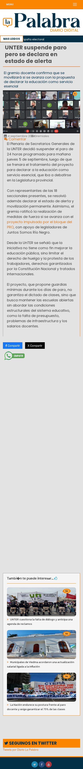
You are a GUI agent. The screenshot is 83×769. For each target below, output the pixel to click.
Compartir (13, 345)
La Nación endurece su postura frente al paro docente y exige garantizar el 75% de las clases (36, 707)
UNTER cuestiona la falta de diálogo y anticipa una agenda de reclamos (40, 621)
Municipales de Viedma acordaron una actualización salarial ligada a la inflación (40, 664)
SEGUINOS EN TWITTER (32, 743)
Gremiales (41, 136)
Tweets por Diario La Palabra (20, 749)
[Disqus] (41, 413)
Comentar (17, 139)
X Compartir (35, 345)
